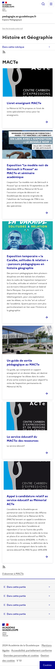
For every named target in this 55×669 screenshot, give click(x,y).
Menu (51, 4)
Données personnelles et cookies (21, 655)
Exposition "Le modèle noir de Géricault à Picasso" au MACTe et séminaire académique (27, 171)
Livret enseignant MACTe (24, 103)
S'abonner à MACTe (13, 573)
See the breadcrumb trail (12, 28)
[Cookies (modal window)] (47, 665)
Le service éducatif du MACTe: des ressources (22, 439)
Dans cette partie (16, 587)
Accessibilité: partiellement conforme (31, 650)
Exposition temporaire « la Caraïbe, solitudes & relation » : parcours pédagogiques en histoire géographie (27, 262)
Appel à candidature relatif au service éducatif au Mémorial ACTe (27, 500)
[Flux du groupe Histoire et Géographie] (27, 52)
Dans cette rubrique (13, 47)
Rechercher (43, 4)
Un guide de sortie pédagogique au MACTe (23, 362)
